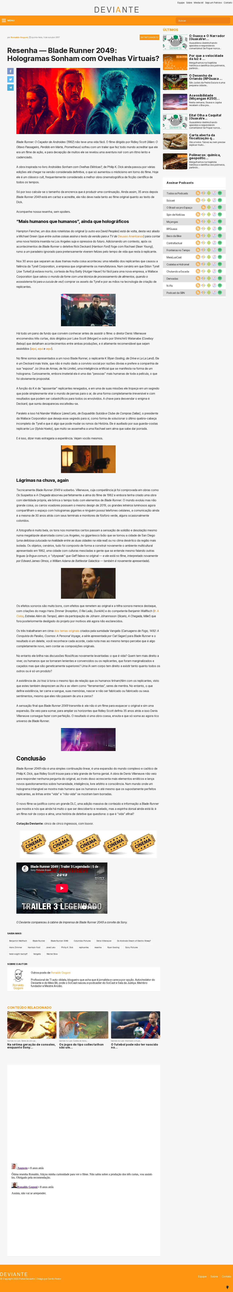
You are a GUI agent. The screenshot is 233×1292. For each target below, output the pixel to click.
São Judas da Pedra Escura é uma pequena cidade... (207, 84)
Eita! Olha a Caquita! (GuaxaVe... (205, 116)
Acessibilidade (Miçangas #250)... (204, 97)
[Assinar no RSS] (197, 194)
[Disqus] (83, 1113)
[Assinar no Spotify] (219, 194)
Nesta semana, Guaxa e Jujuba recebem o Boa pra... (205, 104)
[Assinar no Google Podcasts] (203, 194)
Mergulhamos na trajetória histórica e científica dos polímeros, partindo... (207, 65)
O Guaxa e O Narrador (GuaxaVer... (207, 37)
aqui (33, 348)
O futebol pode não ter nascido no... (134, 1046)
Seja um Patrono (213, 2)
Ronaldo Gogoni (19, 37)
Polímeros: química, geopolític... (205, 156)
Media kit (198, 2)
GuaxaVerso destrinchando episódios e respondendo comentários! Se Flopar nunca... (205, 46)
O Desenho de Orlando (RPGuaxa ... (205, 77)
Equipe (180, 2)
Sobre (189, 2)
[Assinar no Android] (208, 194)
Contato (228, 2)
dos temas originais (66, 631)
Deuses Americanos (130, 236)
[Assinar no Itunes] (214, 194)
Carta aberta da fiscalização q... (202, 136)
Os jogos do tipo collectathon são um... (81, 1046)
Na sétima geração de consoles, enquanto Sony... (31, 1046)
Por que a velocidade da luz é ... (206, 57)
